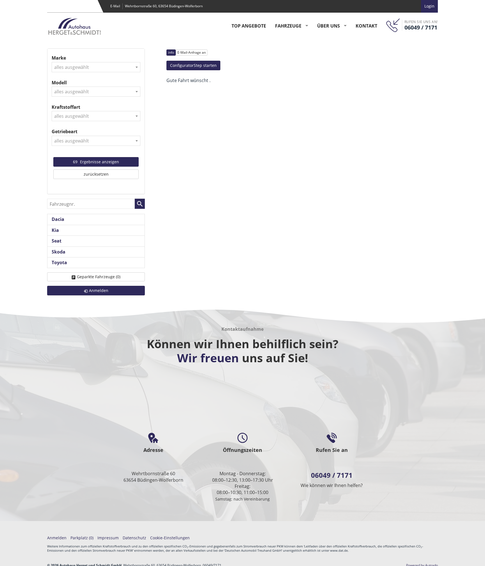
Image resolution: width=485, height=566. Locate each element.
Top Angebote (249, 26)
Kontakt (366, 26)
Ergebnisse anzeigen (96, 161)
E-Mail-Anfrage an (191, 52)
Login (429, 6)
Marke (59, 58)
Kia (55, 230)
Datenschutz (134, 537)
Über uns (328, 26)
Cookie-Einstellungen (170, 537)
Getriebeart (64, 131)
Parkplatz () (81, 537)
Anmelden (57, 537)
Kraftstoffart (66, 107)
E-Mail (115, 6)
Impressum (108, 537)
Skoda (58, 252)
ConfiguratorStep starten (193, 65)
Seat (56, 241)
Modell (59, 83)
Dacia (58, 219)
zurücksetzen (96, 174)
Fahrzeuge (288, 26)
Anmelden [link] (98, 290)
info (171, 52)
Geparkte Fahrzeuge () (98, 276)
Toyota (59, 262)
